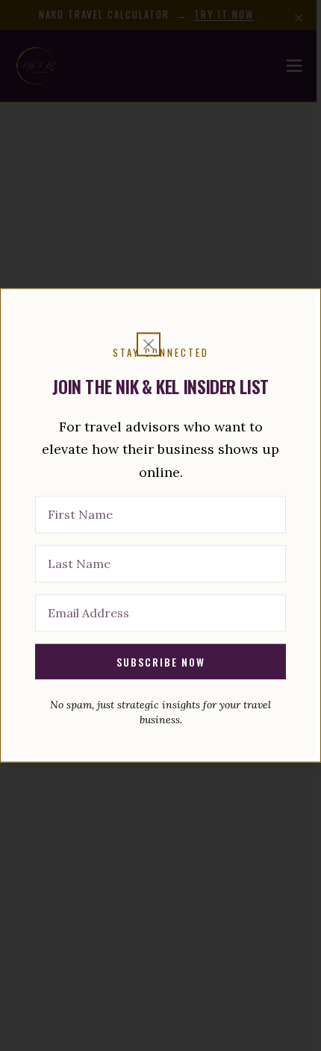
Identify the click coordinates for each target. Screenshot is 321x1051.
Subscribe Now (160, 662)
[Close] (149, 344)
